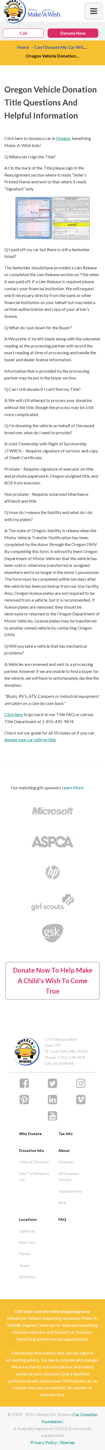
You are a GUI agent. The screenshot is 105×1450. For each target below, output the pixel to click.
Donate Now (73, 33)
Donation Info (31, 1150)
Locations (28, 1219)
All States (27, 1277)
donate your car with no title (30, 739)
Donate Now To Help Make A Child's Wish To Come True (52, 980)
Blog (62, 1202)
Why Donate (30, 1133)
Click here (13, 714)
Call (23, 33)
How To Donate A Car (34, 1176)
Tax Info (65, 1133)
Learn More (72, 787)
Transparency (70, 1191)
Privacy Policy (43, 1442)
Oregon (63, 138)
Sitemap (67, 1442)
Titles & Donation (34, 1162)
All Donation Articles (68, 1176)
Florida (24, 1253)
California (27, 1231)
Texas (24, 1265)
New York (27, 1242)
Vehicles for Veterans (58, 1325)
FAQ (62, 1219)
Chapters (66, 1162)
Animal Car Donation (73, 1331)
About (64, 1150)
